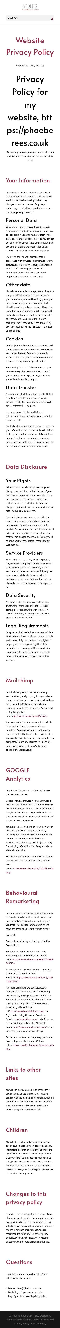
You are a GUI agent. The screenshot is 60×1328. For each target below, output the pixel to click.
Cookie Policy (38, 1323)
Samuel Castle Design (18, 1319)
